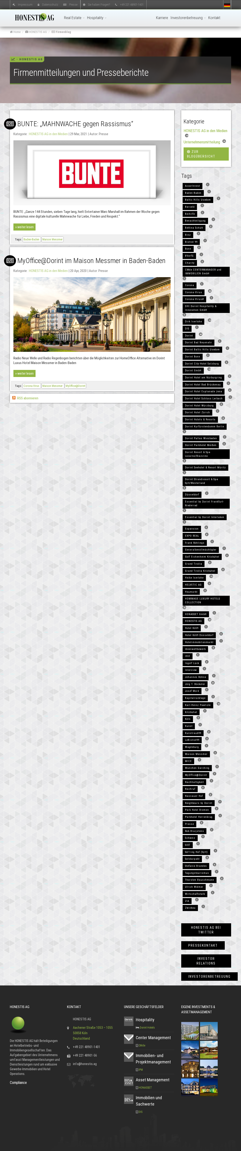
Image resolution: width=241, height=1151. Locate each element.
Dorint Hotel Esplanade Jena (203, 391)
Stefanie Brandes (196, 865)
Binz (188, 234)
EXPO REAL (192, 535)
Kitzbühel (191, 712)
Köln (188, 719)
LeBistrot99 (192, 740)
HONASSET (145, 1087)
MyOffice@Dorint (75, 386)
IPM (141, 1069)
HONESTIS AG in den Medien (48, 134)
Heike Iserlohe (194, 577)
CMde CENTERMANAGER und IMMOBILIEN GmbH (203, 271)
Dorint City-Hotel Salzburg (202, 363)
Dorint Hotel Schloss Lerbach (204, 398)
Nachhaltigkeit (194, 782)
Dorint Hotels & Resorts (200, 419)
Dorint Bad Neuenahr (198, 342)
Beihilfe (190, 213)
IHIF (187, 656)
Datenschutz (50, 4)
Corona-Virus (32, 386)
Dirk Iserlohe (193, 321)
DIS (187, 328)
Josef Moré (192, 691)
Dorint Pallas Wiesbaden (201, 438)
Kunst (189, 726)
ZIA (187, 901)
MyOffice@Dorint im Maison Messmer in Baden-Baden (91, 260)
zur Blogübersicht (201, 154)
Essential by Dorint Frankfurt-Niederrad (204, 503)
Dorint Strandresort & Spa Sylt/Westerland (201, 481)
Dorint (189, 335)
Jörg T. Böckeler (195, 684)
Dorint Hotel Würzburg (199, 405)
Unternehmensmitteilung (202, 142)
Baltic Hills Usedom (198, 199)
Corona (189, 285)
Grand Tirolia (193, 563)
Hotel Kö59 (191, 628)
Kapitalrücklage (195, 698)
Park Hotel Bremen (197, 809)
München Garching (197, 768)
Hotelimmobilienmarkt (199, 642)
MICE (188, 761)
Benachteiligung (195, 220)
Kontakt (214, 17)
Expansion (192, 528)
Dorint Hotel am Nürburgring (203, 377)
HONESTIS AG (37, 32)
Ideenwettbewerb (195, 649)
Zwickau (190, 907)
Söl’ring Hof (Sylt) (196, 852)
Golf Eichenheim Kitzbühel (202, 556)
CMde (142, 1045)
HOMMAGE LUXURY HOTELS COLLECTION (202, 600)
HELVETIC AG (193, 584)
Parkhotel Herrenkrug (199, 817)
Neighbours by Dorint (198, 803)
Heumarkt (191, 591)
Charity (190, 262)
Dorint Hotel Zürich (197, 412)
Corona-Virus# (194, 299)
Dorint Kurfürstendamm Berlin (204, 426)
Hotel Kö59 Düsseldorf (199, 635)
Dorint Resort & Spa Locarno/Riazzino (197, 454)
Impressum (25, 4)
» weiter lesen (24, 227)
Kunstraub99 (193, 733)
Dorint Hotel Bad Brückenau (203, 384)
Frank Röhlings (195, 542)
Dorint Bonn (192, 356)
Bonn (188, 248)
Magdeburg (192, 747)
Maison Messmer (52, 239)
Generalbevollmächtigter (201, 549)
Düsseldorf (192, 494)
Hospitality (95, 17)
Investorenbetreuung (187, 17)
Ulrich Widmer (194, 886)
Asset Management (152, 1079)
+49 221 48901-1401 (132, 4)
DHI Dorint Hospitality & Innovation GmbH (201, 308)
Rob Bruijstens (194, 831)
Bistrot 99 (191, 241)
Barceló (190, 206)
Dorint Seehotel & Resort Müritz (205, 467)
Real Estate (73, 17)
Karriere (162, 17)
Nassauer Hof (194, 796)
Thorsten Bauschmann (199, 879)
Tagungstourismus (197, 873)
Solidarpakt (192, 858)
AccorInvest (192, 185)
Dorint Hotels (147, 1027)
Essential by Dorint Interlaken (204, 517)
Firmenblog (63, 32)
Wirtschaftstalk (195, 894)
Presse (73, 4)
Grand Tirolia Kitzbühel (200, 570)
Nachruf (190, 788)
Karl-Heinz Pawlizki (198, 705)
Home (16, 32)
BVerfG (189, 255)
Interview (191, 670)
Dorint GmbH (193, 370)
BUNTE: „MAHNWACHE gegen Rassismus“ (75, 124)
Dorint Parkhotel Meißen (201, 445)
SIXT (187, 845)
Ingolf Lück (192, 663)
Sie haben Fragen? (99, 4)
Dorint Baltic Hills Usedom (202, 349)
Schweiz (190, 837)
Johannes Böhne (195, 677)
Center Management (153, 1037)
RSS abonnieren (27, 398)
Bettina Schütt (194, 227)
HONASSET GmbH (196, 614)
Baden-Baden (32, 239)
